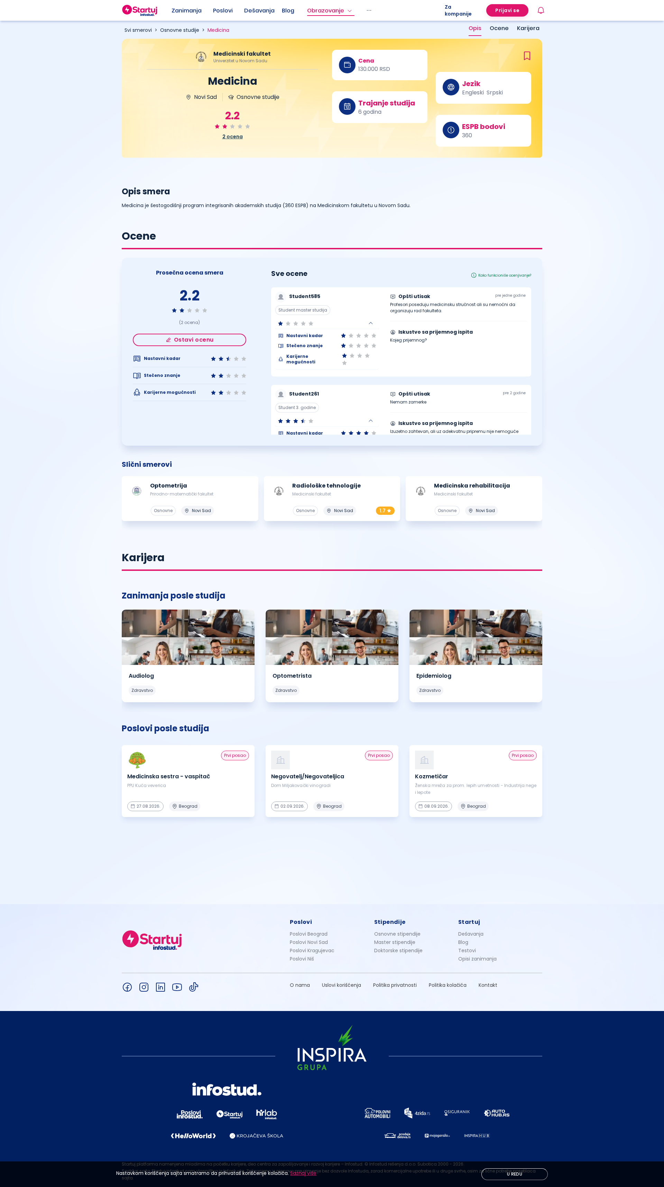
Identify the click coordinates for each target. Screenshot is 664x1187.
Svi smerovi (138, 30)
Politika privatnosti (395, 985)
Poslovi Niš (302, 958)
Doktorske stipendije (398, 950)
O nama (300, 985)
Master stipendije (394, 942)
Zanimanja (187, 11)
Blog (288, 11)
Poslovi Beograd (309, 933)
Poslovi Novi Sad (309, 942)
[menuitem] (192, 11)
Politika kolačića (448, 985)
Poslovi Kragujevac (312, 950)
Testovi (467, 950)
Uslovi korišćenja (341, 985)
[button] (327, 323)
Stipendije (390, 922)
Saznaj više (303, 1173)
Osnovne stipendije (397, 933)
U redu (514, 1174)
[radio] (217, 126)
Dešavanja (470, 933)
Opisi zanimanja (477, 958)
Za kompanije (458, 10)
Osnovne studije (179, 30)
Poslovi (223, 11)
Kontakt (488, 985)
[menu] (308, 10)
